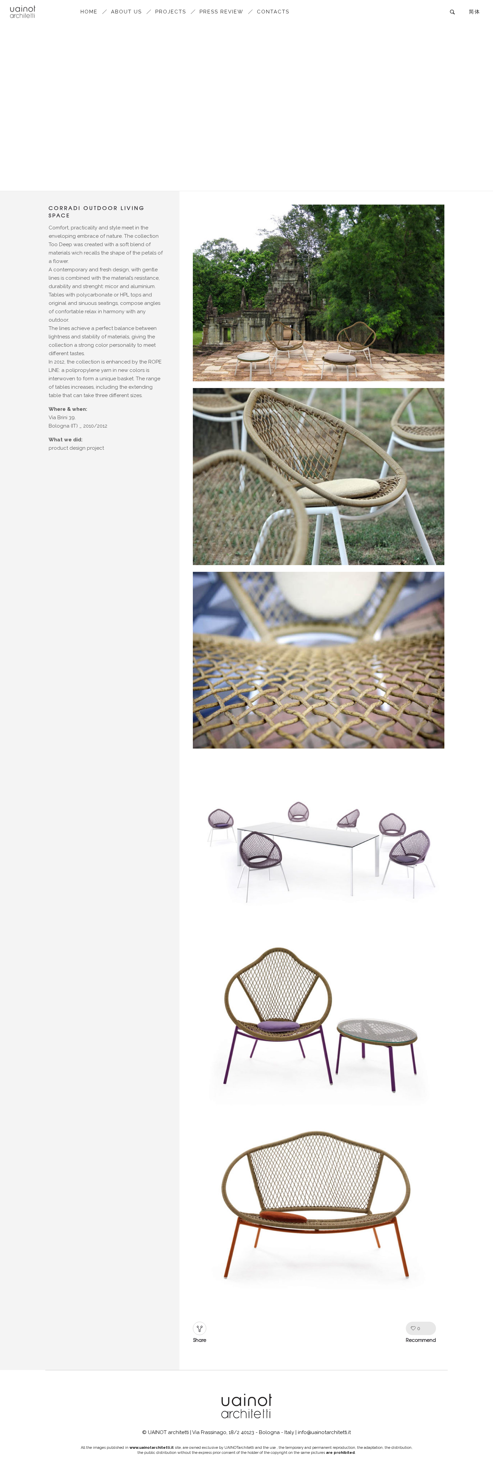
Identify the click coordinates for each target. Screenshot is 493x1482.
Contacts (273, 12)
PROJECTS (170, 12)
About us (126, 12)
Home (89, 12)
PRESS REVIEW (221, 12)
